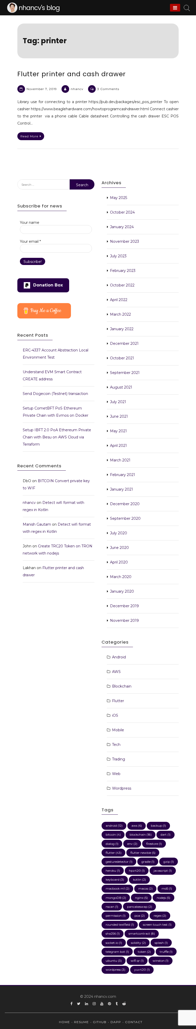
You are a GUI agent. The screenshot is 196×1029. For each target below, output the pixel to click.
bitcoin (113, 834)
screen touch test (157, 924)
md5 (167, 888)
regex (160, 915)
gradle (147, 862)
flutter (113, 853)
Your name (29, 222)
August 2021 (121, 387)
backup (158, 825)
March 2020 (120, 576)
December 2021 (124, 343)
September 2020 (125, 518)
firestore (154, 844)
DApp (116, 1022)
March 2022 (120, 314)
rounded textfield (120, 924)
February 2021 (122, 474)
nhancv (77, 89)
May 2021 (118, 431)
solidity (138, 943)
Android (119, 657)
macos (145, 888)
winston (160, 960)
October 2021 (122, 358)
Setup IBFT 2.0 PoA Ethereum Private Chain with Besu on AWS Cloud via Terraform (57, 437)
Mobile (118, 730)
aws (136, 825)
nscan (112, 907)
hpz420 (137, 870)
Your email (30, 241)
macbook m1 (117, 888)
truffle (166, 952)
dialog (112, 844)
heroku (113, 870)
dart (165, 834)
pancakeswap (139, 907)
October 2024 (122, 212)
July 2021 (118, 402)
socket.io (114, 943)
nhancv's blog (39, 7)
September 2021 (125, 372)
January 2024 (122, 227)
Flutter (118, 701)
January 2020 (122, 591)
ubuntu (114, 960)
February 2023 (123, 270)
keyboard (115, 879)
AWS (116, 671)
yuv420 (142, 969)
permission (116, 915)
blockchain (141, 834)
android (114, 825)
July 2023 (118, 256)
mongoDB (116, 898)
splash (161, 943)
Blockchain (121, 686)
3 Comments (108, 89)
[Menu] (175, 8)
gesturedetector (119, 862)
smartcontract (142, 933)
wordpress (115, 969)
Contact (133, 1022)
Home (64, 1022)
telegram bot (117, 952)
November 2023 (124, 241)
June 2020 (119, 547)
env (132, 844)
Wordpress (121, 788)
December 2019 (124, 606)
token (144, 952)
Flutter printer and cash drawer (71, 74)
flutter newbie (142, 853)
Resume (81, 1022)
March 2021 (120, 460)
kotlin (139, 879)
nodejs (163, 898)
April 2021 (118, 445)
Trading (118, 759)
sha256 (113, 933)
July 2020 (118, 533)
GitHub (99, 1022)
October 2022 (122, 285)
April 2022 (118, 299)
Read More (29, 136)
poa (139, 915)
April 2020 (119, 562)
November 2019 (124, 620)
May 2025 (118, 197)
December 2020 (125, 504)
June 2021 (119, 416)
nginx (141, 898)
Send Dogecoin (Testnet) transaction (55, 393)
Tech (116, 744)
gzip (168, 862)
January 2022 (121, 329)
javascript (163, 870)
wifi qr (137, 960)
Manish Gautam (37, 524)
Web (116, 773)
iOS (115, 715)
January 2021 (121, 489)
